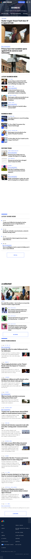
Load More (15, 513)
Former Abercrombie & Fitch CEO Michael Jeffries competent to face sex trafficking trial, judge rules (17, 82)
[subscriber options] (27, 2)
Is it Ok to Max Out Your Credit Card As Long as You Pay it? (18, 139)
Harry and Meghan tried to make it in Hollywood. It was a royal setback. (16, 247)
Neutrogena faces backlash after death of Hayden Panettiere (17, 132)
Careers (3, 535)
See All (15, 255)
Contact (3, 528)
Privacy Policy (4, 541)
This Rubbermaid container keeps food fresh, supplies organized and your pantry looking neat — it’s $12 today (17, 328)
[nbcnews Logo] (2, 521)
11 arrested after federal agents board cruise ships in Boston (15, 238)
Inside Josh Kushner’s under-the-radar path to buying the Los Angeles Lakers (18, 179)
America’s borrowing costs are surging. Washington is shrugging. (17, 155)
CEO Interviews (4, 13)
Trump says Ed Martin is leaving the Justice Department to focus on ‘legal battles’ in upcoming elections (14, 223)
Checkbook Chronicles (16, 13)
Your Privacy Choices (8, 544)
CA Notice (3, 547)
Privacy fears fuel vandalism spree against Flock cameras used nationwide (14, 51)
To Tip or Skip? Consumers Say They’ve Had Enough (16, 124)
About (2, 525)
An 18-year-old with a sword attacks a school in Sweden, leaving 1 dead (15, 231)
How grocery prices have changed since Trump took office (17, 160)
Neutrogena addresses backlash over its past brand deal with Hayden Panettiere (18, 98)
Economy (25, 13)
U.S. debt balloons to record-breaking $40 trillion (18, 118)
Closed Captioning (20, 535)
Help (2, 532)
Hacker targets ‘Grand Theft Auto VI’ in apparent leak (14, 22)
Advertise (18, 541)
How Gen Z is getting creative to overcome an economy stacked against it (16, 170)
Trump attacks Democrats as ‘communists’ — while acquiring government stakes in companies (17, 91)
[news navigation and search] (29, 2)
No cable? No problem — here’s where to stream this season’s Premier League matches (15, 303)
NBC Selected (18, 544)
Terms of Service (19, 525)
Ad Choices (3, 538)
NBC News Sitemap (19, 532)
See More (15, 334)
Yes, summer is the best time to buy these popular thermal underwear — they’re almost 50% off (17, 311)
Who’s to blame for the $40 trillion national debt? (17, 106)
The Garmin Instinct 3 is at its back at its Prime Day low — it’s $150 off (18, 318)
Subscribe (18, 538)
